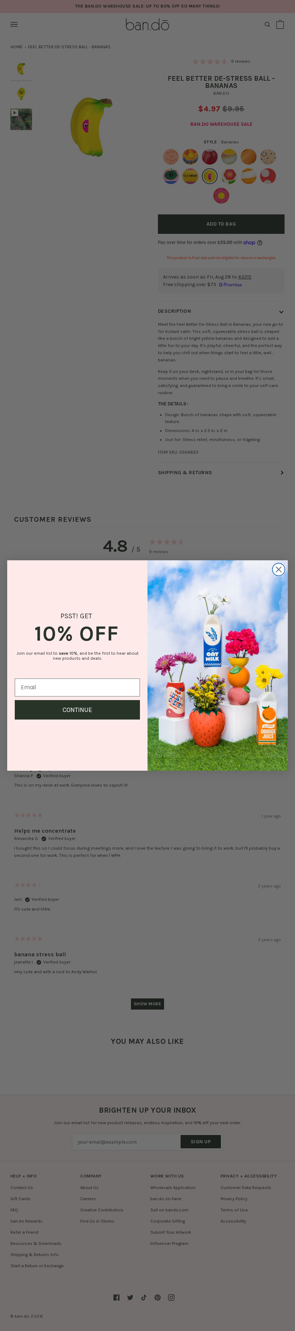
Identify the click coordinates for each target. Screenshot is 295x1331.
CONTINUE (77, 710)
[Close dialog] (278, 569)
